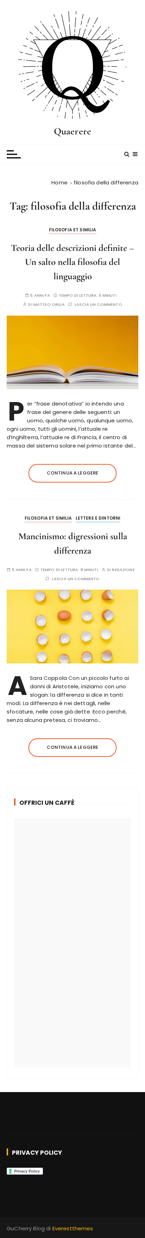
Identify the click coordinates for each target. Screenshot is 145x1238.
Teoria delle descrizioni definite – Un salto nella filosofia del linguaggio (72, 262)
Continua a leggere (73, 473)
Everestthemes (72, 1228)
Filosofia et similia (72, 230)
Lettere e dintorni (98, 518)
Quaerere (72, 131)
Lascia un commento (98, 305)
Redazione (123, 570)
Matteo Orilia (49, 305)
